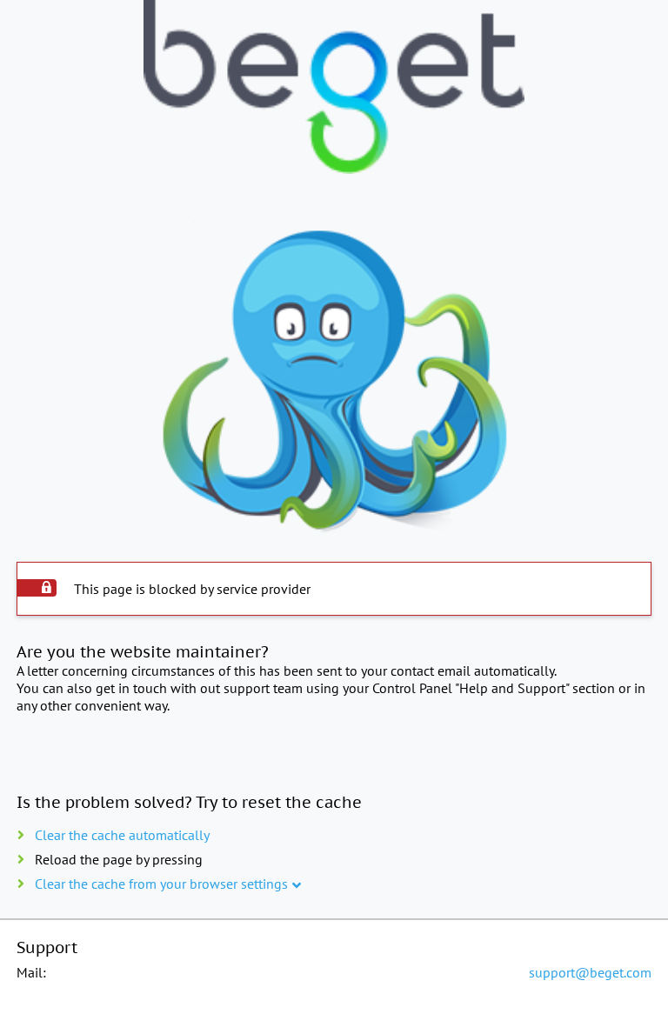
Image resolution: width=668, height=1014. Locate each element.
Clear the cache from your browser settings (161, 883)
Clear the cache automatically (122, 835)
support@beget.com (590, 972)
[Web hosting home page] (334, 88)
